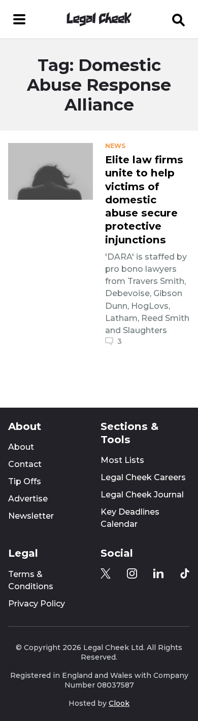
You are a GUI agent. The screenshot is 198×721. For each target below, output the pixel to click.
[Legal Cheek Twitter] (106, 573)
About (21, 447)
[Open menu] (19, 19)
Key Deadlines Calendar (130, 518)
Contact (25, 464)
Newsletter (31, 516)
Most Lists (122, 460)
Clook (119, 703)
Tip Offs (24, 481)
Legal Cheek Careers (143, 477)
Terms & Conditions (30, 580)
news (115, 146)
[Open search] (179, 19)
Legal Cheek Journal (142, 494)
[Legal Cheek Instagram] (132, 573)
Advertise (28, 498)
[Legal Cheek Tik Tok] (185, 573)
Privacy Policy (36, 603)
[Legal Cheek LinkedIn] (158, 573)
